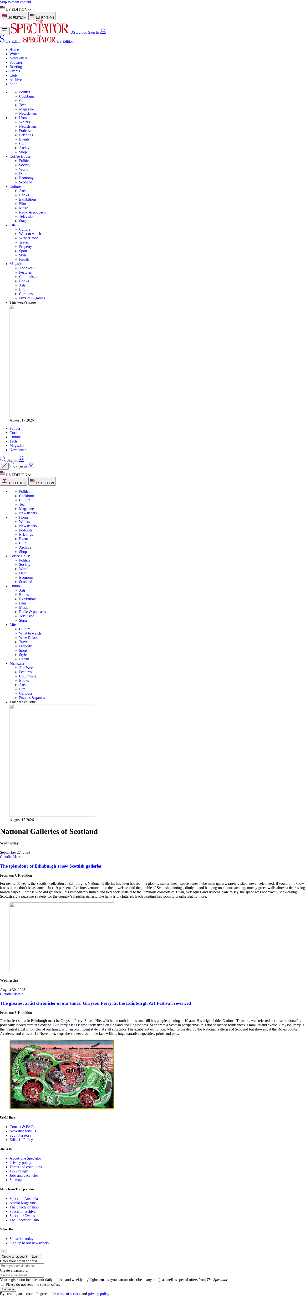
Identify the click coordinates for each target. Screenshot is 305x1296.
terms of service (69, 1294)
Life (13, 225)
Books (24, 195)
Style (23, 255)
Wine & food (29, 238)
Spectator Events (22, 1216)
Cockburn (26, 96)
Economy (26, 178)
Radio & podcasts (32, 212)
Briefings (16, 67)
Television (27, 216)
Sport (23, 251)
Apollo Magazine (23, 1203)
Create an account (14, 1256)
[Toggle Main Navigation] (5, 31)
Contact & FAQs (22, 1127)
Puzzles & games (32, 298)
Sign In (93, 32)
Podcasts (16, 62)
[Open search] (3, 460)
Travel (24, 242)
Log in (36, 1256)
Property (25, 247)
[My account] (103, 32)
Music (23, 208)
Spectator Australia (24, 1199)
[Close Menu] (4, 466)
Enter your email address (18, 1261)
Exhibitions (27, 199)
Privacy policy (20, 1163)
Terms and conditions (26, 1167)
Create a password (14, 1270)
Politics (24, 92)
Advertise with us (23, 1131)
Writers (15, 54)
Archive (16, 80)
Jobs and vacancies (24, 1175)
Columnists (27, 277)
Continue (8, 1289)
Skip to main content (15, 2)
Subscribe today (22, 1239)
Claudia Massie (11, 857)
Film (22, 204)
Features (25, 272)
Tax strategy (19, 1171)
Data (22, 174)
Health (24, 259)
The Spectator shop (24, 1207)
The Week (27, 268)
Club (13, 75)
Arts (22, 191)
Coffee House (20, 156)
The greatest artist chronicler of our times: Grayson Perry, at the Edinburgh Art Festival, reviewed (95, 1003)
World (23, 169)
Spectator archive (23, 1211)
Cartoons (26, 294)
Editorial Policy (21, 1140)
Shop (13, 84)
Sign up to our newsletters (29, 1243)
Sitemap (16, 1180)
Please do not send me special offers (33, 1284)
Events (15, 71)
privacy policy (98, 1294)
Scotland (25, 182)
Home (14, 49)
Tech (22, 105)
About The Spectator (25, 1158)
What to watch (30, 234)
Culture (24, 101)
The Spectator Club (24, 1220)
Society (24, 165)
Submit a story (20, 1135)
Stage (23, 221)
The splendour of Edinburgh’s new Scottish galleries (51, 866)
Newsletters (18, 58)
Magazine (26, 109)
